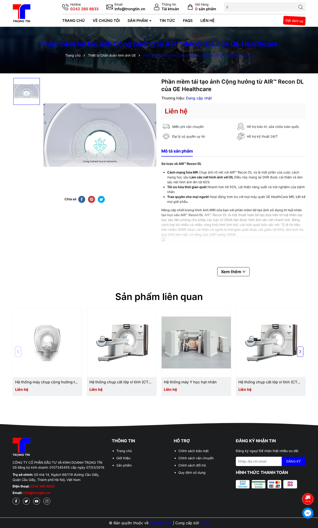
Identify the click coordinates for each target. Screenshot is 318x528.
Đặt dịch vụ (294, 20)
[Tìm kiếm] (301, 7)
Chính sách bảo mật (193, 451)
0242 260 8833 (42, 486)
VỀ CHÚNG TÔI (106, 20)
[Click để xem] (100, 135)
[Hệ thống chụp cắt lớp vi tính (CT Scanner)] (270, 342)
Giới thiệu (123, 458)
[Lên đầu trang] (308, 486)
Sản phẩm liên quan (159, 296)
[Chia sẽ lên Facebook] (81, 199)
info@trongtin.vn (37, 493)
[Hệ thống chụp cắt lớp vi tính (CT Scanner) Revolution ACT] (121, 342)
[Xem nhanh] (49, 382)
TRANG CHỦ (73, 20)
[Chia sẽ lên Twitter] (101, 199)
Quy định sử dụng (192, 472)
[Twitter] (26, 501)
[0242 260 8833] (80, 7)
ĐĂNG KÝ (293, 461)
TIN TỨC (167, 20)
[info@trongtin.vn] (125, 7)
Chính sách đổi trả (192, 465)
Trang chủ (124, 451)
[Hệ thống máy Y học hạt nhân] (196, 342)
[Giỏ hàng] (201, 7)
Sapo (204, 523)
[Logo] (21, 13)
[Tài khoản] (166, 7)
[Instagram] (46, 501)
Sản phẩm (124, 465)
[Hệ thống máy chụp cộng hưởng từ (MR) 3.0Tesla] (47, 342)
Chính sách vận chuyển (196, 458)
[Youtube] (36, 501)
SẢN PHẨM (138, 20)
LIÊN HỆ (207, 20)
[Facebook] (16, 501)
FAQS (188, 20)
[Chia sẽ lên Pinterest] (91, 199)
